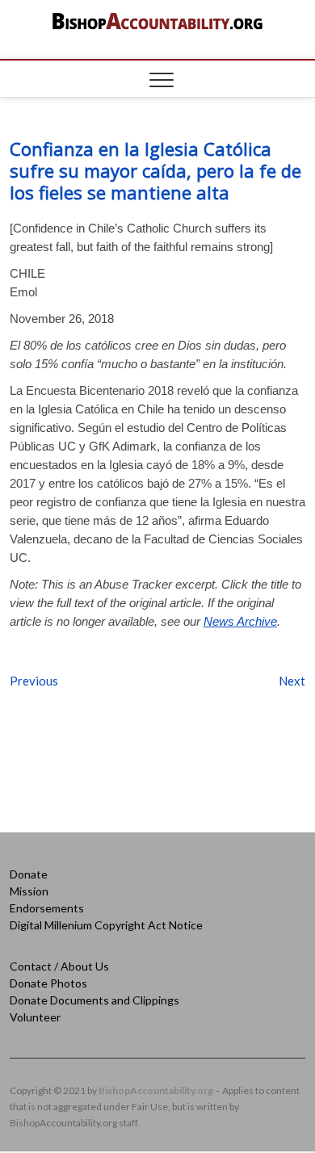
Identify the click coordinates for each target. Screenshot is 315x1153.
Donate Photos (48, 983)
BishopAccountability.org (156, 1090)
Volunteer (35, 1017)
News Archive (240, 621)
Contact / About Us (59, 966)
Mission (29, 891)
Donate (29, 874)
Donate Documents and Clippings (94, 1000)
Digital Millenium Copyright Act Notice (106, 925)
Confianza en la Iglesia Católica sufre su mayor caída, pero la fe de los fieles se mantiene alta (155, 170)
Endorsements (47, 908)
